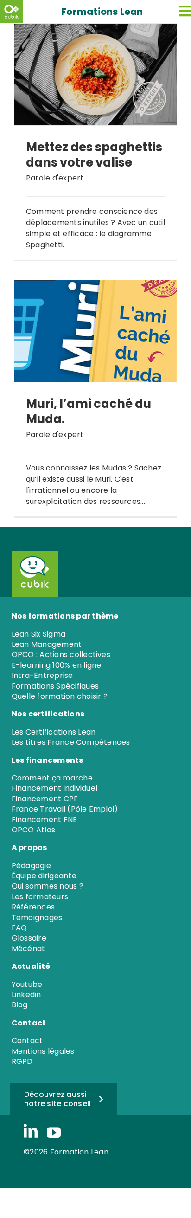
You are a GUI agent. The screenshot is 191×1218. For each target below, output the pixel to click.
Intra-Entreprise (42, 675)
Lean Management (47, 644)
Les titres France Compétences (71, 742)
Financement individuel (54, 788)
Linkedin (26, 994)
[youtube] (54, 1133)
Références (33, 907)
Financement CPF (45, 798)
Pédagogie (31, 865)
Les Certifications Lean (54, 732)
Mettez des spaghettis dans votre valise (94, 155)
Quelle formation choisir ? (60, 696)
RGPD (22, 1061)
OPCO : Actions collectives (61, 654)
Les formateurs (40, 896)
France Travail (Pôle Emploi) (65, 809)
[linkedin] (31, 1132)
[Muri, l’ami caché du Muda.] (95, 331)
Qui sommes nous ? (47, 886)
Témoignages (37, 917)
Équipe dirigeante (44, 875)
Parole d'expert (55, 178)
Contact (27, 1040)
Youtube (27, 984)
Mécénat (28, 948)
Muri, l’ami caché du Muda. (88, 411)
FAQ (19, 927)
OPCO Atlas (33, 830)
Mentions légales (43, 1051)
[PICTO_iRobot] (30, 553)
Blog (20, 1004)
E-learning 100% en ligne (57, 665)
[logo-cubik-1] (12, 11)
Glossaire (29, 938)
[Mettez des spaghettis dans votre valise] (95, 74)
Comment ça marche (52, 778)
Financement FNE (44, 819)
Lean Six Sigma (38, 634)
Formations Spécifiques (55, 686)
